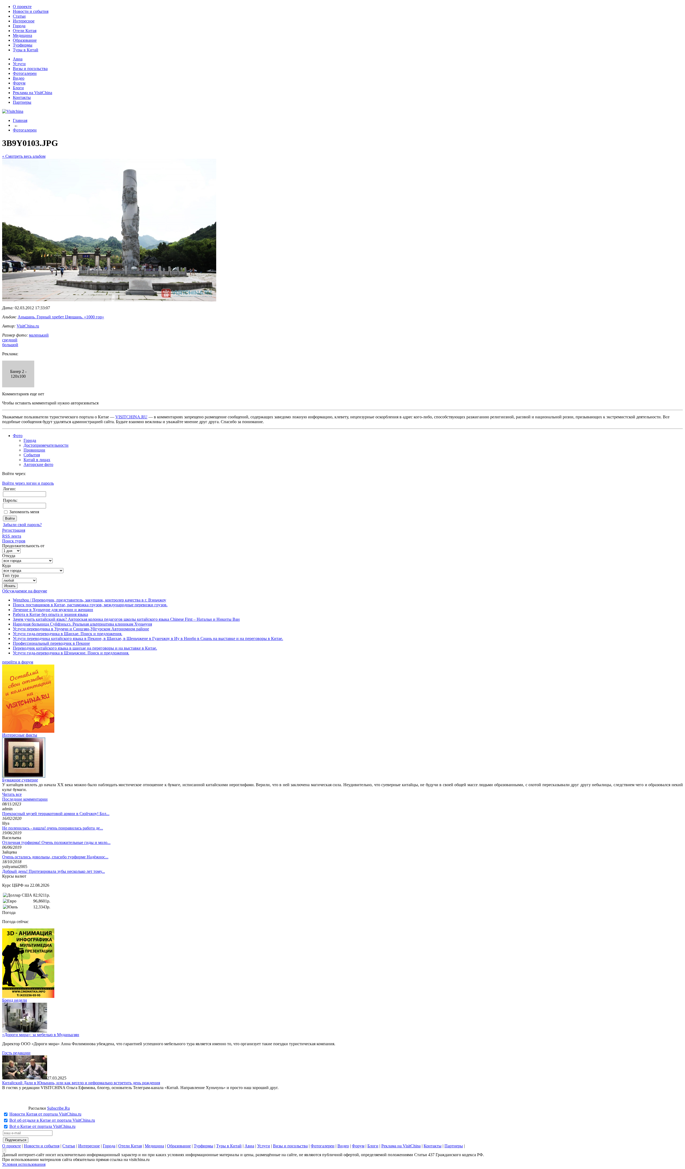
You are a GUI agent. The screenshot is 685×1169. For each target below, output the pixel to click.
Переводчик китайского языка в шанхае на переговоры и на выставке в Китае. (85, 648)
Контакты (22, 97)
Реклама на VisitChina (32, 92)
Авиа (17, 59)
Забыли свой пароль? (22, 524)
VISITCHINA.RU (131, 417)
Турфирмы (22, 45)
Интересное (24, 21)
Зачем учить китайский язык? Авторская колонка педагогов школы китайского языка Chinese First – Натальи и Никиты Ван (126, 619)
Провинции (34, 450)
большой (10, 344)
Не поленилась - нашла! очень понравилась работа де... (52, 828)
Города (19, 26)
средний (9, 340)
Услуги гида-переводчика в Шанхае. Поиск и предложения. (67, 633)
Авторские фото (38, 464)
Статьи (19, 16)
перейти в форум (17, 662)
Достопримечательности (46, 445)
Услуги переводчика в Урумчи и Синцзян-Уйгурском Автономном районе (81, 629)
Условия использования (23, 1164)
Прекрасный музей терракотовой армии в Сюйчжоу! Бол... (55, 813)
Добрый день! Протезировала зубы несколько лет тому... (53, 871)
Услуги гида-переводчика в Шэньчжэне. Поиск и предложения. (71, 653)
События (32, 455)
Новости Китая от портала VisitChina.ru (45, 1114)
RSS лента (11, 536)
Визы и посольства (30, 68)
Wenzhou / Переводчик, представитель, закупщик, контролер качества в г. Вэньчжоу (89, 600)
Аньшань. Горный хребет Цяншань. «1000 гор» (61, 317)
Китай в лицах (37, 459)
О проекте (22, 6)
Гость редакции (16, 1053)
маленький (39, 335)
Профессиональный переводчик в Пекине (51, 643)
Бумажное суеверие (20, 780)
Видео (18, 78)
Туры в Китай (25, 50)
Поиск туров (13, 541)
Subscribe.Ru (58, 1108)
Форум (19, 83)
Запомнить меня (24, 512)
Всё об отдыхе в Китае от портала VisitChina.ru (52, 1120)
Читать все (12, 794)
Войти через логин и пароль (28, 483)
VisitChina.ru (28, 326)
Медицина (22, 35)
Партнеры (22, 102)
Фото (17, 435)
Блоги (18, 88)
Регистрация (13, 530)
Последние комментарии (25, 799)
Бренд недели (14, 1000)
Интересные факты (19, 735)
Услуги (19, 63)
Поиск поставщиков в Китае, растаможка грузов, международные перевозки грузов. (90, 605)
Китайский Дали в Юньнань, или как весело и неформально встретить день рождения (81, 1083)
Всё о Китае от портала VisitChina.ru (42, 1126)
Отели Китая (24, 30)
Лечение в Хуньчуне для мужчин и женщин (53, 609)
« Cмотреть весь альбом (23, 156)
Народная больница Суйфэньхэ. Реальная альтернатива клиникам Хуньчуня (82, 624)
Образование (25, 40)
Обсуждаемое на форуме (24, 591)
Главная (20, 120)
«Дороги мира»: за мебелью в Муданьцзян (40, 1034)
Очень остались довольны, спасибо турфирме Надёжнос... (55, 857)
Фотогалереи (25, 73)
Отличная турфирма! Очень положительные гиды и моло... (56, 842)
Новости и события (30, 11)
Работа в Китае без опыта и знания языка (50, 614)
